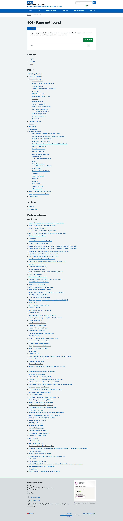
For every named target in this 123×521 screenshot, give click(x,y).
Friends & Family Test (38, 116)
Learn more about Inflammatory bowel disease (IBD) (45, 389)
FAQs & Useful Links (38, 94)
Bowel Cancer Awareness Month (39, 433)
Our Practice (65, 10)
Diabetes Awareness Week (37, 236)
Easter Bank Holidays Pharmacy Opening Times (43, 254)
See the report (79, 496)
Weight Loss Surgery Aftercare (41, 141)
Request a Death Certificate (41, 171)
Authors (32, 61)
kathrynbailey (33, 209)
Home (30, 10)
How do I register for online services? (40, 191)
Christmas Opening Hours (37, 269)
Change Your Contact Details (41, 106)
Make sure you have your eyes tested (40, 377)
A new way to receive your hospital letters (42, 225)
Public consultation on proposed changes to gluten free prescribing (50, 356)
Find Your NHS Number (39, 146)
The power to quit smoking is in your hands (42, 231)
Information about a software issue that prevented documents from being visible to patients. (58, 448)
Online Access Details (38, 104)
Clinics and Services (51, 10)
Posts (31, 64)
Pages (31, 59)
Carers (34, 161)
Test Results (35, 173)
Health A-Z (35, 178)
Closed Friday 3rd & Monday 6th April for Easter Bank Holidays (48, 251)
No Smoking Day (34, 336)
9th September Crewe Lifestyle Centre (41, 405)
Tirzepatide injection (35, 320)
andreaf (31, 206)
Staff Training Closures (39, 114)
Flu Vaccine (32, 459)
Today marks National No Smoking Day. (41, 446)
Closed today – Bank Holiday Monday (41, 400)
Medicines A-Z (36, 184)
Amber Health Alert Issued (37, 228)
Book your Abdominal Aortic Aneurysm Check (43, 338)
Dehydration (33, 302)
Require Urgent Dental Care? (38, 277)
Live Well (35, 181)
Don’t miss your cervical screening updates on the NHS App (47, 233)
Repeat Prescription (38, 164)
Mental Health (36, 168)
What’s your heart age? (36, 410)
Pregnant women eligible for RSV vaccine (42, 371)
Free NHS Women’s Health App (38, 359)
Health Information (79, 10)
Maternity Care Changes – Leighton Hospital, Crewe (45, 318)
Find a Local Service (38, 176)
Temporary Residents (42, 111)
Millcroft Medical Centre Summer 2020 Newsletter (44, 471)
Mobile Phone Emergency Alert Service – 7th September (46, 223)
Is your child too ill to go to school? (40, 392)
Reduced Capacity (34, 307)
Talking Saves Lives (38, 186)
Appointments (36, 156)
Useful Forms (36, 91)
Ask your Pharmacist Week (37, 284)
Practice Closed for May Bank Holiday (40, 241)
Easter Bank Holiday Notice (37, 435)
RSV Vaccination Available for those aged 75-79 (44, 382)
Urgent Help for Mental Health (38, 328)
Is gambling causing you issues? (39, 387)
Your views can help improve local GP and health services (47, 456)
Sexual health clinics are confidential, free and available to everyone (50, 384)
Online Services (33, 196)
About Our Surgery (35, 79)
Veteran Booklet (37, 81)
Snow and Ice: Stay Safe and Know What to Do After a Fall (47, 261)
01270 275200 (35, 500)
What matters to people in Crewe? (40, 289)
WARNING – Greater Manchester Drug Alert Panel (44, 397)
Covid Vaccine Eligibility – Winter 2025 (41, 287)
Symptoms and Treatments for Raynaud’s (42, 259)
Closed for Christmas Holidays (38, 266)
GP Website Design (87, 513)
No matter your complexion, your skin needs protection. (46, 412)
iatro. (94, 513)
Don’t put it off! (34, 438)
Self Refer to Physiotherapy (37, 461)
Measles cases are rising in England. (40, 310)
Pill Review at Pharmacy (36, 361)
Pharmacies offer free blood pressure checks (42, 407)
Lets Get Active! (34, 441)
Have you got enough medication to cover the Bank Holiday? (48, 300)
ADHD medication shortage (37, 420)
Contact (92, 10)
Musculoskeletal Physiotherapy (42, 139)
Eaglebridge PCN (37, 101)
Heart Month (33, 351)
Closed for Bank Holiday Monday (39, 297)
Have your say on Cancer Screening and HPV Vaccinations (47, 366)
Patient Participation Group (41, 96)
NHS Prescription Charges (44, 166)
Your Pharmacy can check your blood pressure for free (46, 379)
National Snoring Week (36, 425)
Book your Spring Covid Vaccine (39, 243)
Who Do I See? (37, 189)
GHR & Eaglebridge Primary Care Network (42, 466)
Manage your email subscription (39, 194)
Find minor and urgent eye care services (41, 333)
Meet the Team (37, 119)
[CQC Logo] (79, 484)
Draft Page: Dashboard (36, 74)
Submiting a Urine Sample (40, 154)
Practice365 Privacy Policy (66, 515)
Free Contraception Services (37, 323)
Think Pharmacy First (35, 76)
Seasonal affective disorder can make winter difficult (45, 279)
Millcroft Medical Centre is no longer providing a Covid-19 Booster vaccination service (56, 464)
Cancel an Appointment (43, 158)
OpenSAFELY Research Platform (39, 282)
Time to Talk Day (34, 353)
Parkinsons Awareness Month (38, 430)
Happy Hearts (33, 469)
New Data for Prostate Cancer (38, 348)
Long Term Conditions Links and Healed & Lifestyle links (50, 144)
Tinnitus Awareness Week (37, 451)
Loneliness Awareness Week (37, 325)
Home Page (88, 39)
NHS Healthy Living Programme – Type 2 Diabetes (44, 415)
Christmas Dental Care (36, 364)
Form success (33, 129)
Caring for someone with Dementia (40, 346)
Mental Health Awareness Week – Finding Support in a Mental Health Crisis (53, 246)
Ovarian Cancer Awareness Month (39, 343)
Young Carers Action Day (37, 330)
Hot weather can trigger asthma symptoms (42, 315)
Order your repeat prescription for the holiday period (45, 272)
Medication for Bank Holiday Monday (41, 402)
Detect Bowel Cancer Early (37, 374)
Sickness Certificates (38, 151)
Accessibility (69, 513)
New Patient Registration (40, 109)
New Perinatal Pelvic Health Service (40, 453)
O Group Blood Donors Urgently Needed (42, 418)
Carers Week (33, 238)
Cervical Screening (34, 313)
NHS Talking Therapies (36, 423)
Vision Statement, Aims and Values (43, 83)
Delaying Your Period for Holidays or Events (46, 133)
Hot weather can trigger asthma (39, 305)
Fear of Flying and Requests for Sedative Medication (48, 136)
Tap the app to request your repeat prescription (44, 256)
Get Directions (35, 497)
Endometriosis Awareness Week (39, 341)
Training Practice (37, 86)
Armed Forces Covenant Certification (44, 88)
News (39, 10)
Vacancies (35, 99)
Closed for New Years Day (37, 264)
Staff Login (69, 516)
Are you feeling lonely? (36, 428)
